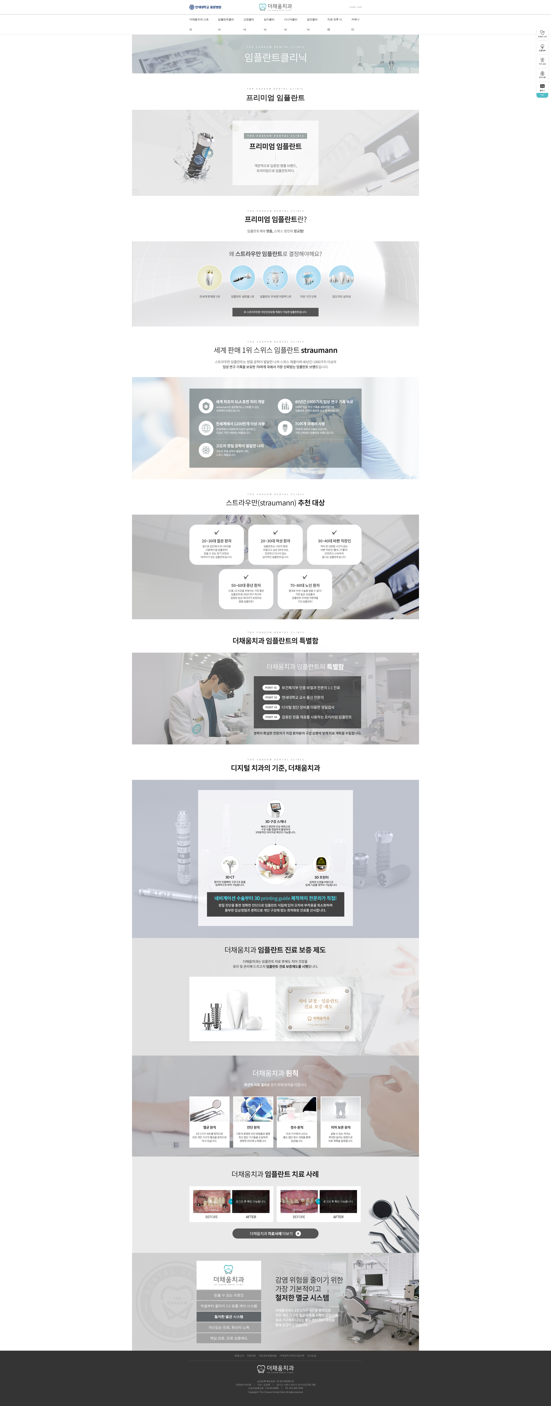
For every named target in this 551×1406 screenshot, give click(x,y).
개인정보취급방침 (268, 1355)
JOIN (359, 7)
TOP (542, 95)
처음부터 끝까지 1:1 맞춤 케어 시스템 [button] (229, 1306)
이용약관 (251, 1355)
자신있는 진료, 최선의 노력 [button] (228, 1327)
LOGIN (352, 7)
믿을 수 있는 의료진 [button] (229, 1295)
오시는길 (311, 1355)
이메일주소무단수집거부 (292, 1355)
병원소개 (239, 1355)
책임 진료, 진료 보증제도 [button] (229, 1338)
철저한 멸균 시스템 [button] (228, 1317)
